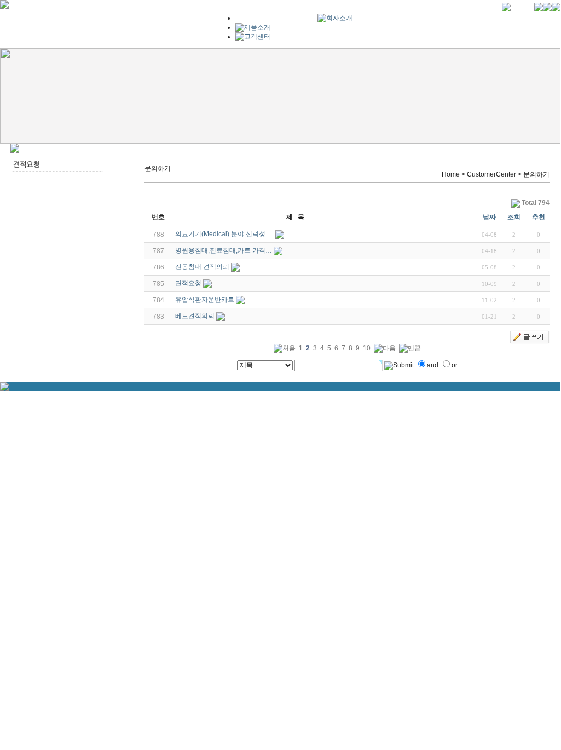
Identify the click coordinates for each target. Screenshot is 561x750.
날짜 (489, 217)
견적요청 (188, 283)
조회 (513, 217)
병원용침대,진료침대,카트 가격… (223, 250)
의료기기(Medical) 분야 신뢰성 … (224, 234)
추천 (538, 217)
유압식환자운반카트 (204, 299)
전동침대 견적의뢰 (202, 267)
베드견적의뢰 (195, 316)
